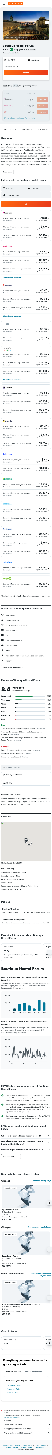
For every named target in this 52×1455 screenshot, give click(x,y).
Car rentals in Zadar (14, 1386)
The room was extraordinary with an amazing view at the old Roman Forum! (23, 739)
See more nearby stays (42, 1180)
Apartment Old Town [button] (10, 1210)
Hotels (17, 1445)
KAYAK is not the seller (13, 1424)
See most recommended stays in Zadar (41, 1274)
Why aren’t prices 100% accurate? (18, 1433)
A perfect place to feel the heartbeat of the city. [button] (21, 1304)
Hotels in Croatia (40, 1445)
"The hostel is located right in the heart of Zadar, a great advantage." (21, 733)
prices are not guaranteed (12, 1417)
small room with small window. (16, 753)
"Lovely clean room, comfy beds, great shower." (23, 728)
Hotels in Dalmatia (26, 1447)
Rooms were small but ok (15, 757)
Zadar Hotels (39, 1447)
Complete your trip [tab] (13, 1371)
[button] (4, 3)
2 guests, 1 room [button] (12, 66)
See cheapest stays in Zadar (39, 1227)
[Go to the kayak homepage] (15, 3)
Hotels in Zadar (12, 1392)
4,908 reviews (30, 49)
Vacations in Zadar (13, 1389)
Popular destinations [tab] (33, 1371)
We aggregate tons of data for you (18, 1428)
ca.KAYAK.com (7, 1445)
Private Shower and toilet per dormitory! (20, 750)
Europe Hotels (27, 1445)
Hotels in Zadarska (12, 1447)
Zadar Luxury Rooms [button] (10, 1256)
